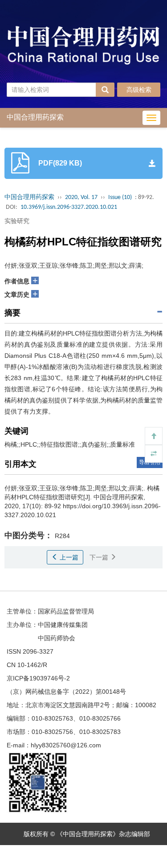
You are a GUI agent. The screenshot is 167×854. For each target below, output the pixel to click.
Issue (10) (120, 197)
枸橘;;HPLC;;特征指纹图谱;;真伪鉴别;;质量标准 (69, 444)
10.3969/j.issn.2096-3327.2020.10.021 (68, 207)
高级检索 (138, 89)
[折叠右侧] (154, 454)
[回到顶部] (154, 436)
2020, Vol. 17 (81, 197)
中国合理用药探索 (29, 197)
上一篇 (68, 557)
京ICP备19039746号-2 (38, 678)
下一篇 (100, 557)
